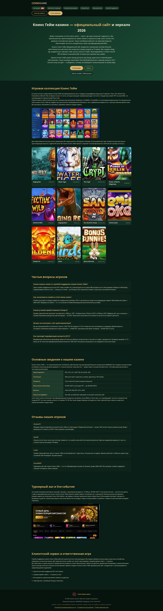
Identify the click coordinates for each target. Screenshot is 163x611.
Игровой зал (85, 8)
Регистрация (76, 68)
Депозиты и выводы (54, 8)
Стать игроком (55, 13)
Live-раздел (38, 8)
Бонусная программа (70, 8)
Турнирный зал (97, 8)
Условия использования (85, 607)
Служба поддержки (111, 8)
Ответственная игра (101, 607)
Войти (89, 68)
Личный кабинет (39, 13)
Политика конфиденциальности (65, 607)
